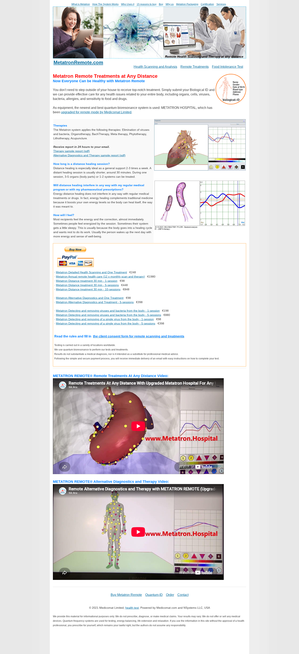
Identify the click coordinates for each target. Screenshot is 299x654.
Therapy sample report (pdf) (71, 151)
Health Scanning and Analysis (155, 66)
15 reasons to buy (146, 4)
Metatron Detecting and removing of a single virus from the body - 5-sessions (105, 323)
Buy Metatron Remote (126, 595)
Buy (161, 4)
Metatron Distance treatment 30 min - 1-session (86, 280)
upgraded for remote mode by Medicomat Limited (96, 112)
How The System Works (105, 4)
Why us (170, 4)
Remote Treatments (194, 66)
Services (221, 4)
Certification (207, 4)
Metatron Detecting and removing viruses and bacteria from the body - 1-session (108, 310)
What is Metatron (80, 4)
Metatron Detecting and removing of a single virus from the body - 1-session (105, 319)
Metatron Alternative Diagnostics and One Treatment (89, 297)
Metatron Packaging (187, 4)
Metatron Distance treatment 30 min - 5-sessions (87, 285)
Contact (183, 595)
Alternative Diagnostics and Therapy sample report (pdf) (89, 155)
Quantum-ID (154, 595)
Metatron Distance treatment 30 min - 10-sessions (88, 289)
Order (170, 595)
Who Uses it (127, 4)
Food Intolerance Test (227, 66)
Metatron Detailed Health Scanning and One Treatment (91, 272)
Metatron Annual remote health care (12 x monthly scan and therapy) (100, 276)
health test (132, 607)
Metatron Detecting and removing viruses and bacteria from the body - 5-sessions (108, 315)
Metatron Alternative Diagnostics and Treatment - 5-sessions (95, 302)
